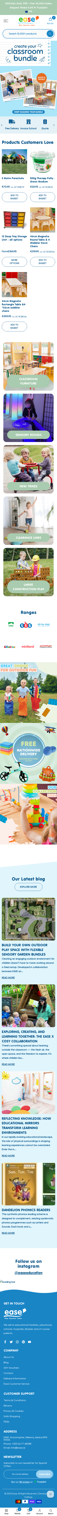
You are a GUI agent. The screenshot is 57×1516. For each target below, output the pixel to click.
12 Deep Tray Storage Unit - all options (14, 238)
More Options (14, 261)
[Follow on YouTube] (29, 1342)
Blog (6, 1362)
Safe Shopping (12, 1416)
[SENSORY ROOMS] (28, 417)
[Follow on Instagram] (17, 1342)
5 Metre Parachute (13, 178)
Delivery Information (15, 1378)
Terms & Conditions (15, 1400)
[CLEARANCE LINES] (28, 520)
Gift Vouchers (11, 1368)
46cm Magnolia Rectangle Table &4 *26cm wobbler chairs (14, 306)
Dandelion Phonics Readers (26, 1210)
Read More (8, 977)
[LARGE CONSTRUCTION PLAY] (28, 571)
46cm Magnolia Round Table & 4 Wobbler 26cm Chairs (40, 241)
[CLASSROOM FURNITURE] (28, 366)
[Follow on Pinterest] (23, 1342)
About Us (9, 1357)
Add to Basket (14, 197)
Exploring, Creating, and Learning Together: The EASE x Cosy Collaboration (28, 1036)
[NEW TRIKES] (28, 469)
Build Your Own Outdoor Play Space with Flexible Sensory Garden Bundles (24, 950)
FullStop (28, 1497)
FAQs (6, 1421)
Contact (8, 1373)
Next (53, 125)
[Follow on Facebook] (5, 1342)
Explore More (28, 887)
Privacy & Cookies (14, 1411)
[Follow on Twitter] (11, 1342)
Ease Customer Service (16, 1384)
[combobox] (30, 33)
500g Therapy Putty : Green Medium (42, 180)
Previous (1, 125)
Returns (8, 1405)
